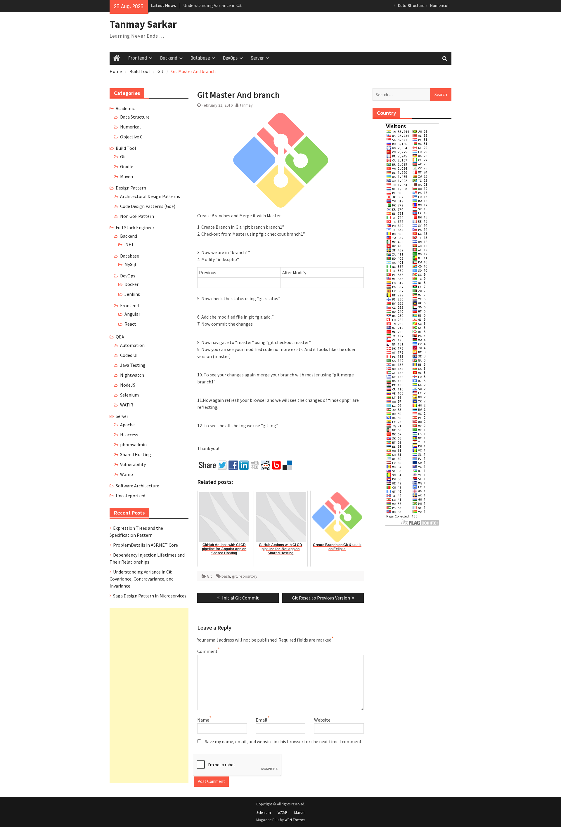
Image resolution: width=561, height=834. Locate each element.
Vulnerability (133, 464)
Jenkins (132, 294)
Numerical (439, 5)
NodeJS (127, 385)
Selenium (129, 395)
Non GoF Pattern (137, 216)
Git (209, 576)
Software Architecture (137, 486)
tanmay (246, 105)
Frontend (137, 58)
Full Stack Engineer (135, 227)
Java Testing (133, 365)
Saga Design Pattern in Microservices (149, 596)
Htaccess (129, 434)
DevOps (230, 58)
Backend (168, 58)
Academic (125, 108)
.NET (129, 244)
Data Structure (411, 5)
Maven (126, 176)
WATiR (126, 405)
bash (225, 576)
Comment (207, 651)
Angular (132, 314)
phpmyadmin (133, 444)
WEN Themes (295, 819)
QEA (120, 337)
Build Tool (126, 148)
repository (248, 576)
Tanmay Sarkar (143, 24)
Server (257, 58)
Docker (131, 284)
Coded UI (129, 355)
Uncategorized (130, 495)
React (130, 324)
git (234, 576)
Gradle (126, 166)
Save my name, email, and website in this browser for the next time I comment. (284, 741)
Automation (132, 345)
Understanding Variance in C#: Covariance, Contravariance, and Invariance (142, 579)
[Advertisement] (149, 695)
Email (261, 720)
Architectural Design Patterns (150, 196)
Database (200, 58)
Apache (127, 425)
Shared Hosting (135, 454)
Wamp (126, 474)
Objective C (131, 137)
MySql (130, 264)
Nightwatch (132, 375)
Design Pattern (131, 188)
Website (322, 720)
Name (203, 720)
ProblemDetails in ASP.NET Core (145, 545)
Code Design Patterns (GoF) (147, 206)
